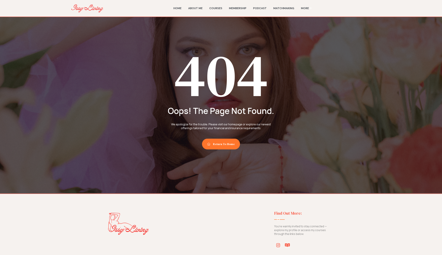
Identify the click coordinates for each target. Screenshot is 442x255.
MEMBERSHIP (237, 8)
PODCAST (260, 8)
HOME (177, 8)
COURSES (215, 8)
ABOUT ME (195, 8)
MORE (305, 8)
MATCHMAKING (283, 8)
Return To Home (224, 144)
